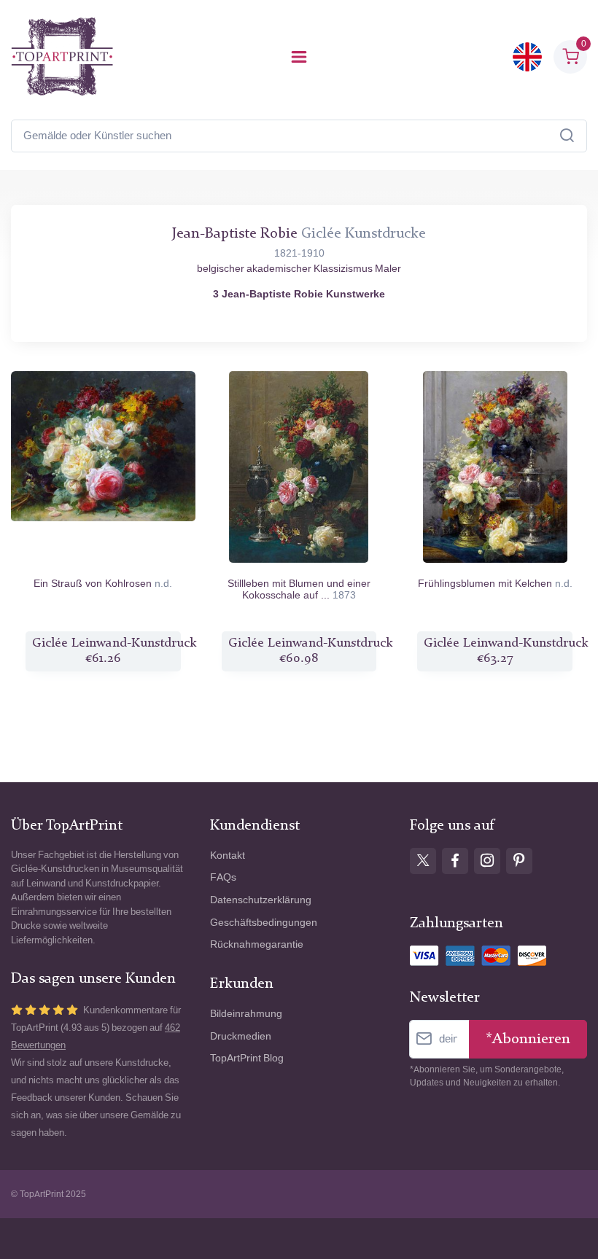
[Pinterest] (519, 861)
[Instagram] (487, 861)
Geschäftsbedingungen (263, 922)
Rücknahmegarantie (256, 944)
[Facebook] (455, 861)
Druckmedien (240, 1036)
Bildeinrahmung (246, 1013)
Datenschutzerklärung (260, 900)
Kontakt (227, 855)
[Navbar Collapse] (299, 57)
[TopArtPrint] (62, 57)
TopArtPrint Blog (247, 1058)
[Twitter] (423, 861)
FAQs (223, 877)
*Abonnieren (528, 1039)
